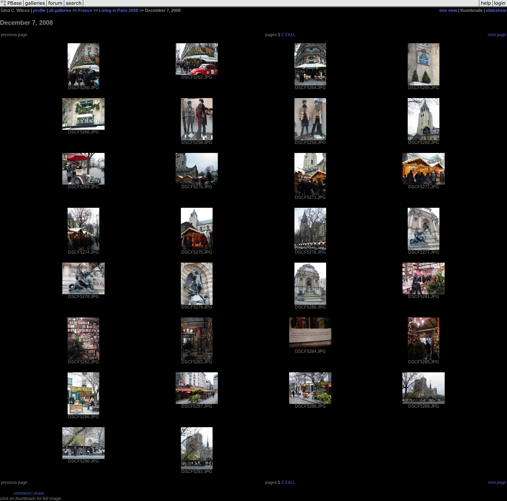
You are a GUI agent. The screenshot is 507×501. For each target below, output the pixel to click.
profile (39, 10)
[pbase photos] (12, 6)
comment (21, 493)
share (39, 493)
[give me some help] (486, 6)
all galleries (60, 10)
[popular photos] (281, 6)
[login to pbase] (500, 6)
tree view (448, 10)
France (85, 10)
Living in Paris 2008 (118, 10)
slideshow (496, 10)
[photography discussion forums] (55, 6)
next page (497, 34)
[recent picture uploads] (35, 6)
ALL (291, 34)
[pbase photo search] (73, 6)
